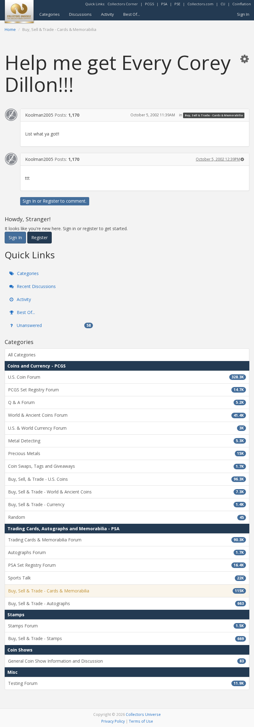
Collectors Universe (143, 714)
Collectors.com (200, 4)
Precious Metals (126, 453)
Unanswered (53, 325)
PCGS (149, 4)
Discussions (80, 14)
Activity (107, 14)
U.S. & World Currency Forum (126, 428)
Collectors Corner (122, 4)
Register (51, 201)
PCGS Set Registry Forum (126, 390)
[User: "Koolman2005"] (11, 115)
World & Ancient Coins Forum (126, 415)
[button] (244, 58)
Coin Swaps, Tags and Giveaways (126, 466)
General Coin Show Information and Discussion (126, 661)
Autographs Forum (126, 552)
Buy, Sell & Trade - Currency (126, 504)
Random (126, 517)
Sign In (243, 14)
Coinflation (241, 4)
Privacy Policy (113, 721)
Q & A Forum (126, 402)
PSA (164, 4)
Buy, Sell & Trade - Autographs (126, 603)
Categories (49, 14)
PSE (177, 4)
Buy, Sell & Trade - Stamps (126, 638)
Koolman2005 (39, 115)
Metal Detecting (126, 441)
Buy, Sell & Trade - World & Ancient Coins (126, 492)
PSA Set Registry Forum (126, 565)
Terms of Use (141, 721)
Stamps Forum (126, 626)
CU (223, 4)
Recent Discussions (35, 286)
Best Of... (131, 14)
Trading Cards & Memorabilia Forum (126, 540)
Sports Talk (126, 578)
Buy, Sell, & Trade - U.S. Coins (126, 479)
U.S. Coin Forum (126, 377)
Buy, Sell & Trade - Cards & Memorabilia (214, 115)
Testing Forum (126, 683)
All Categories (22, 355)
